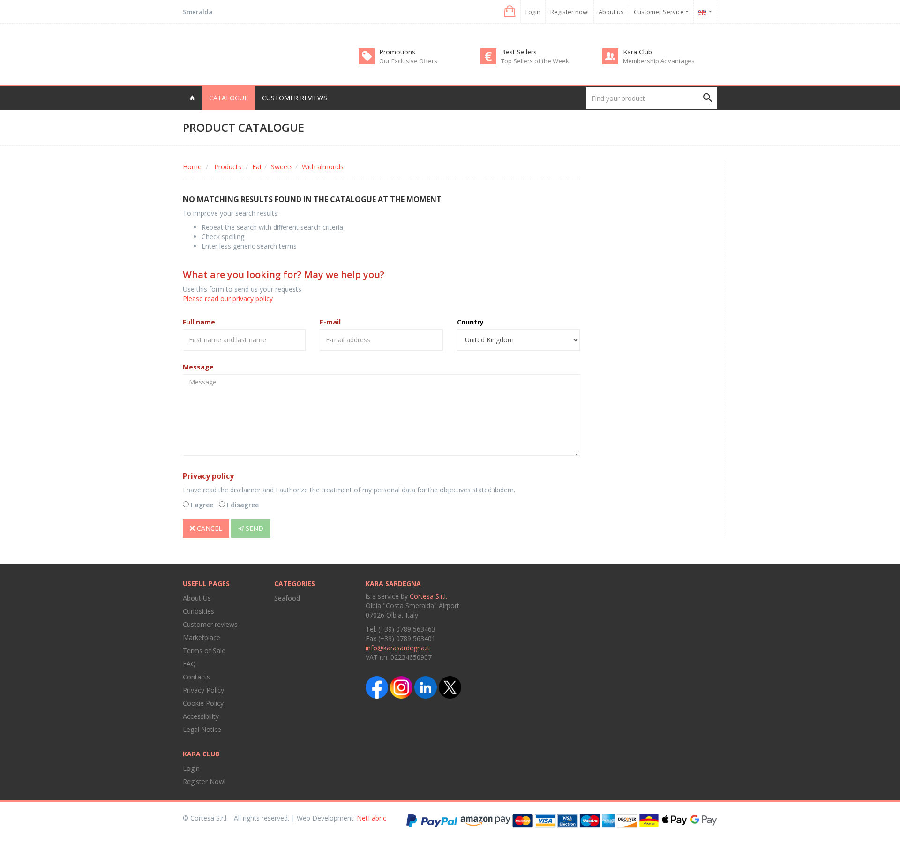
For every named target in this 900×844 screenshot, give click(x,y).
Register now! (569, 12)
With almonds (323, 166)
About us (611, 12)
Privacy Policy (203, 690)
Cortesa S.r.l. (428, 596)
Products (227, 166)
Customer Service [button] (659, 12)
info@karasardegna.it (398, 647)
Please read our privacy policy (228, 298)
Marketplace (201, 637)
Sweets (282, 166)
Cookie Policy (203, 703)
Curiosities (198, 611)
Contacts (196, 676)
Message (198, 366)
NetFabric (371, 818)
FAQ (189, 663)
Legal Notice (202, 729)
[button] (509, 11)
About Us (197, 598)
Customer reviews (294, 97)
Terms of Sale (204, 650)
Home (192, 166)
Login (532, 12)
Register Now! (204, 781)
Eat (257, 166)
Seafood (287, 598)
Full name (199, 321)
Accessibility (201, 716)
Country (470, 321)
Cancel (208, 528)
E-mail (330, 321)
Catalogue (228, 97)
